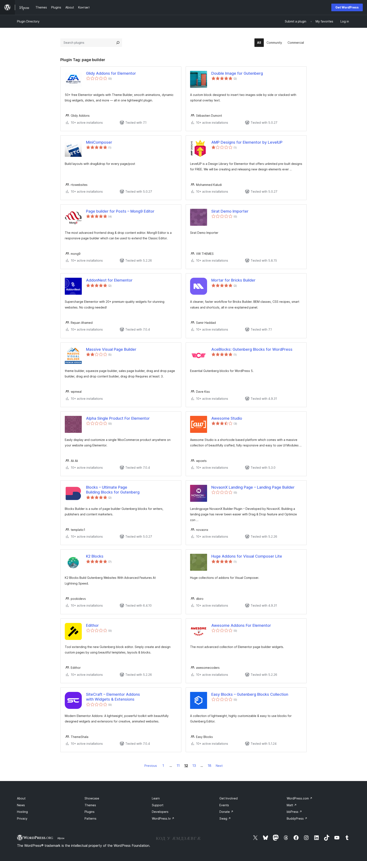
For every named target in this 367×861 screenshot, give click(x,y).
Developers (160, 811)
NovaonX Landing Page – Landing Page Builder (253, 487)
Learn (156, 798)
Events (224, 805)
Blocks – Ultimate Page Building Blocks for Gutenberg (113, 489)
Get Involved (228, 798)
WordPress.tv (163, 818)
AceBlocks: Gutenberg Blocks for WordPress (251, 349)
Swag (225, 818)
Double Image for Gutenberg (237, 73)
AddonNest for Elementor (109, 280)
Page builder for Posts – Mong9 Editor (120, 211)
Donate (226, 811)
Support (157, 805)
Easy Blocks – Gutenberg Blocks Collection (249, 694)
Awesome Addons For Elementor (241, 625)
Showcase (92, 798)
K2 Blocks (94, 556)
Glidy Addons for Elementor (111, 73)
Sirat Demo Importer (229, 211)
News (21, 805)
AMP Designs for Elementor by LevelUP (246, 142)
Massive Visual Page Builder (111, 349)
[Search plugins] (118, 42)
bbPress (294, 811)
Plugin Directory (28, 21)
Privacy (22, 818)
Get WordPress (347, 7)
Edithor (92, 625)
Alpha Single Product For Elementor (118, 418)
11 (178, 765)
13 (194, 765)
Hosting (22, 811)
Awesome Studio (226, 418)
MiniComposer (99, 142)
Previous (150, 765)
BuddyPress (297, 818)
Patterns (90, 818)
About (21, 798)
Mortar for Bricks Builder (233, 280)
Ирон (61, 838)
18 (209, 765)
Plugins (90, 811)
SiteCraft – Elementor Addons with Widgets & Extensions (113, 696)
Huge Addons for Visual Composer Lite (246, 556)
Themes (90, 805)
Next (219, 765)
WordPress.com (299, 798)
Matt (292, 805)
